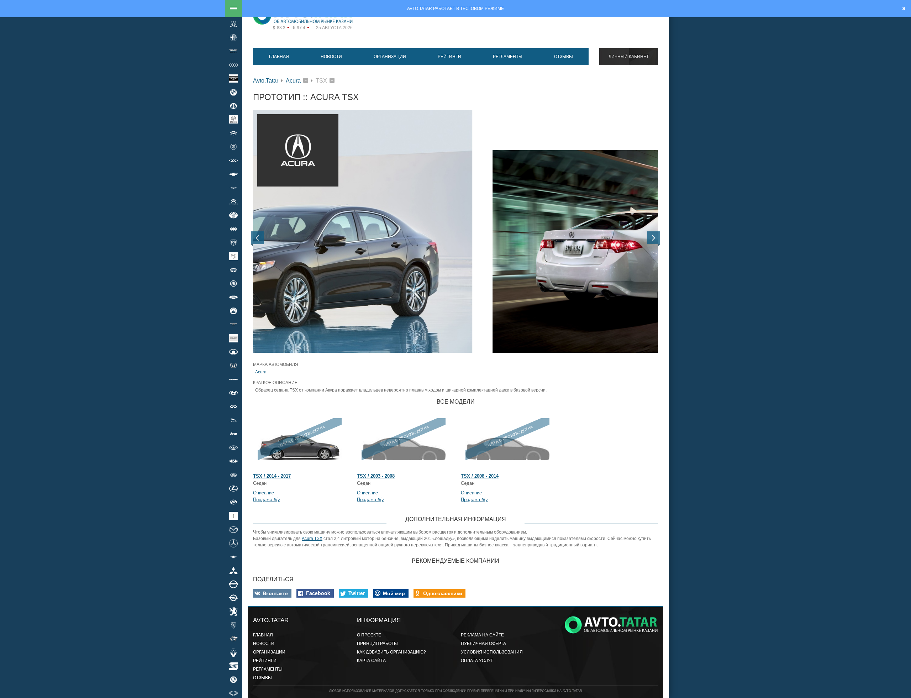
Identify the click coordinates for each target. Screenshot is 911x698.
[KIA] (233, 447)
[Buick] (233, 119)
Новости (331, 56)
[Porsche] (233, 625)
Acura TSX (312, 538)
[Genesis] (233, 324)
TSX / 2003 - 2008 (376, 476)
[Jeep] (233, 434)
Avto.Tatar (265, 81)
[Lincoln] (233, 516)
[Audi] (233, 65)
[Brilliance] (233, 105)
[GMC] (233, 338)
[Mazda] (233, 529)
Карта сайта (371, 660)
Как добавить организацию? (391, 652)
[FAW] (233, 270)
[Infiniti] (233, 406)
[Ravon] (233, 639)
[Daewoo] (233, 215)
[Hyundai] (233, 393)
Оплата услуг (477, 660)
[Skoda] (233, 680)
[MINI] (233, 556)
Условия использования (492, 652)
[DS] (233, 256)
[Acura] (233, 24)
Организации (390, 56)
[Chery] (233, 160)
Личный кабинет (629, 56)
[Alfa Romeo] (233, 37)
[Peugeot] (233, 611)
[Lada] (233, 461)
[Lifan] (233, 502)
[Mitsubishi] (233, 570)
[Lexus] (233, 488)
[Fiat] (233, 283)
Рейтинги (449, 56)
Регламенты (507, 56)
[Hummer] (233, 379)
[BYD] (233, 133)
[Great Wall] (233, 351)
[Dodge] (233, 242)
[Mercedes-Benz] (233, 543)
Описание (263, 492)
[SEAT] (233, 666)
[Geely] (233, 310)
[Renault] (233, 652)
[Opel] (233, 597)
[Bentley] (233, 78)
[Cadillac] (233, 147)
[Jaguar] (233, 420)
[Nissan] (233, 584)
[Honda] (233, 365)
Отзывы (563, 56)
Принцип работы (377, 643)
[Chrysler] (233, 188)
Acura (293, 81)
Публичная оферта (483, 643)
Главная (279, 56)
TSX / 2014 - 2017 (272, 476)
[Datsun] (233, 229)
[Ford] (233, 297)
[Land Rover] (233, 475)
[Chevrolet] (233, 174)
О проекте (369, 635)
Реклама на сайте (482, 635)
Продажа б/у (266, 499)
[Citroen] (233, 201)
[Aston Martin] (233, 51)
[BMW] (233, 92)
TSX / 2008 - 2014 (480, 476)
